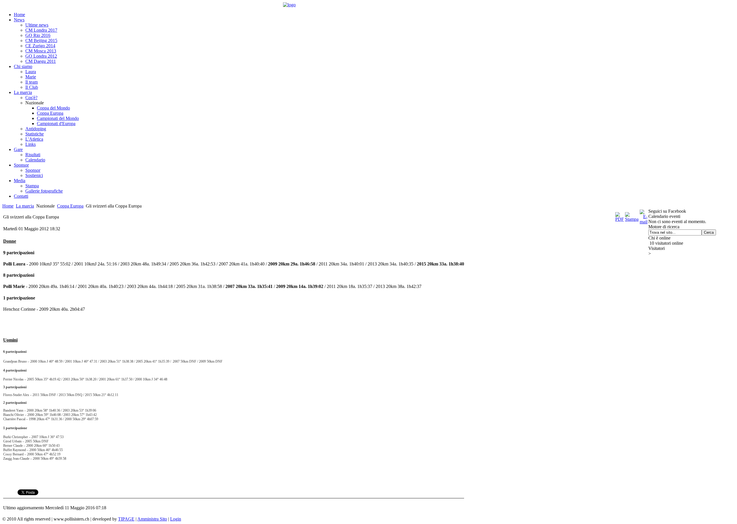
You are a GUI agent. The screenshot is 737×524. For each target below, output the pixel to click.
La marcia (25, 205)
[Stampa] (632, 219)
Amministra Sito (152, 519)
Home (8, 205)
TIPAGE (126, 519)
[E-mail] (643, 221)
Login (175, 519)
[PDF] (619, 219)
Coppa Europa (70, 205)
